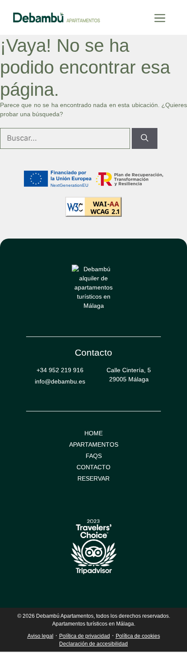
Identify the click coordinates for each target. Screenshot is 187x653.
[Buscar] (144, 138)
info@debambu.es (60, 381)
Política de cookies (138, 636)
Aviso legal (40, 636)
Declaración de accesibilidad (93, 644)
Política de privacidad (84, 636)
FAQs (94, 455)
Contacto (93, 467)
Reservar (93, 478)
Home (93, 433)
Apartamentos (93, 444)
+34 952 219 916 (60, 370)
